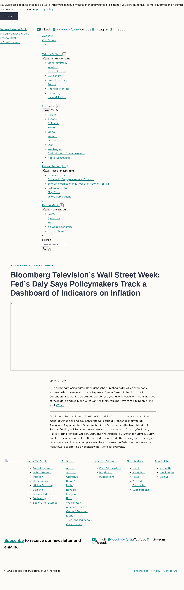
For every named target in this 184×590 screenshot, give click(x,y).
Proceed (9, 16)
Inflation (53, 67)
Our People (49, 40)
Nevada (52, 136)
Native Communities (60, 158)
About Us (47, 36)
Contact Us (170, 571)
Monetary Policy (57, 63)
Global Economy (58, 80)
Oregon (52, 140)
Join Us (46, 44)
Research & (105, 461)
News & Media (51, 205)
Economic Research (60, 175)
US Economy (55, 76)
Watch (60, 405)
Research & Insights (54, 166)
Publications (106, 477)
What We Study (52, 54)
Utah (50, 145)
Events (51, 214)
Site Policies (141, 571)
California (53, 123)
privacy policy (44, 9)
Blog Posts (54, 192)
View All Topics (57, 97)
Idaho (51, 132)
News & (135, 461)
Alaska (52, 114)
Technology (55, 93)
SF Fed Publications (59, 196)
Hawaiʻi (52, 127)
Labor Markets (57, 71)
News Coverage (44, 266)
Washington (55, 149)
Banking (53, 84)
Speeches (54, 218)
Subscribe (14, 540)
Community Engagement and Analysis (71, 179)
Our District (49, 106)
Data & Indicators (58, 188)
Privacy (155, 571)
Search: (46, 240)
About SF (163, 461)
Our (67, 461)
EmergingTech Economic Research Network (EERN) (78, 184)
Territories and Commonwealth (66, 153)
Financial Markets (58, 89)
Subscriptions (140, 490)
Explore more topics (45, 503)
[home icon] (11, 266)
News (51, 222)
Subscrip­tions (56, 231)
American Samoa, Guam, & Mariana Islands (77, 511)
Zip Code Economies (60, 227)
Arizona (52, 119)
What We (37, 461)
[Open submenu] (64, 54)
